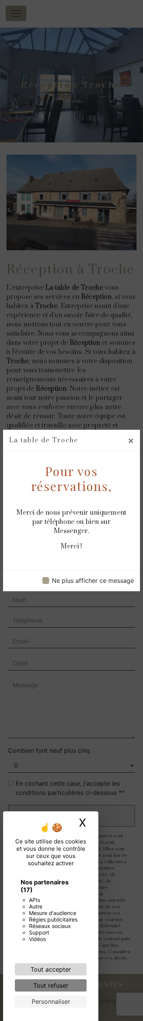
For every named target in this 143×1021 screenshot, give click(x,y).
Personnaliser (51, 1001)
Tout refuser (50, 985)
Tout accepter (51, 969)
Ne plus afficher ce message (93, 580)
